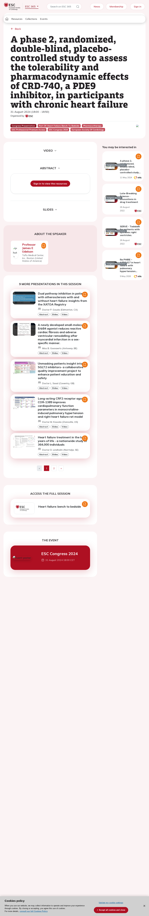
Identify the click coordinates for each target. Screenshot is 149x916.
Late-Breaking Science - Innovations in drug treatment (129, 197)
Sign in (137, 6)
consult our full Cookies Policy (34, 911)
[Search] (77, 7)
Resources (16, 18)
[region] (74, 906)
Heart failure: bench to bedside (59, 506)
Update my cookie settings (111, 903)
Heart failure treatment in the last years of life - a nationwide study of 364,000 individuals (62, 440)
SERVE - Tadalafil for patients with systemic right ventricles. (130, 231)
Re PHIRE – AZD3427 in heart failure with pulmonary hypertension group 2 (130, 267)
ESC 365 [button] (30, 6)
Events (44, 18)
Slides (55, 314)
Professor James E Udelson (29, 248)
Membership (116, 6)
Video (65, 314)
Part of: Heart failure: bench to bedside (59, 126)
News (97, 6)
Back (18, 28)
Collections (31, 18)
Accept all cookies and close (112, 910)
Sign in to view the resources (50, 183)
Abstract (43, 314)
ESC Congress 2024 (59, 553)
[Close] (144, 906)
